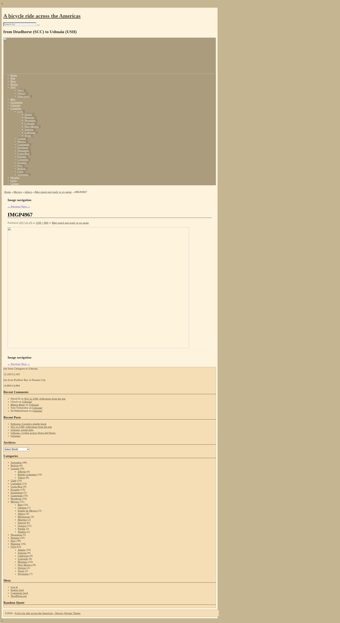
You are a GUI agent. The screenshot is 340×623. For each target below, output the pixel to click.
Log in (14, 587)
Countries (15, 108)
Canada (22, 138)
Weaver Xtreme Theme (68, 613)
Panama (22, 156)
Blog (13, 81)
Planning (15, 543)
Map (12, 99)
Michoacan (24, 516)
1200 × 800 (42, 222)
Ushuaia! (27, 401)
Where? (22, 93)
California (30, 132)
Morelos (22, 519)
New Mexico (32, 126)
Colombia (23, 159)
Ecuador (22, 162)
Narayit (22, 522)
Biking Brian (18, 404)
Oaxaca (22, 525)
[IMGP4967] (98, 347)
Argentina (23, 174)
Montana (29, 117)
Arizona (29, 129)
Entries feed (17, 590)
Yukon (21, 477)
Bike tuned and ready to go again (53, 192)
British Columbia (27, 474)
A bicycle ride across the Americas (42, 16)
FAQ (13, 87)
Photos (14, 84)
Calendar (15, 105)
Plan (12, 78)
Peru (20, 165)
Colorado (30, 123)
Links (13, 180)
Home (13, 75)
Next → (25, 206)
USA (20, 111)
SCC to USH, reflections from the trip (45, 398)
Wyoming (30, 120)
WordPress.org (19, 596)
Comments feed (19, 593)
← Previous (14, 206)
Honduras (23, 147)
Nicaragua (23, 150)
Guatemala (23, 144)
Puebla (21, 528)
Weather (14, 177)
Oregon (22, 567)
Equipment (16, 102)
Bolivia (22, 168)
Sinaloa (22, 531)
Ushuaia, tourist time (22, 430)
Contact (14, 183)
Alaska (28, 114)
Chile (20, 171)
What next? (24, 96)
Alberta (22, 471)
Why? (21, 90)
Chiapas (22, 507)
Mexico (22, 141)
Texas (28, 135)
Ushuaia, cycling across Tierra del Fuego (33, 433)
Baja (20, 504)
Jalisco (28, 192)
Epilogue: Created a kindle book (28, 423)
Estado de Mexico (28, 510)
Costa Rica (23, 153)
